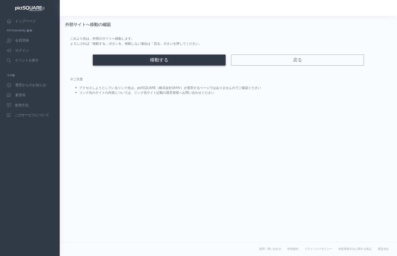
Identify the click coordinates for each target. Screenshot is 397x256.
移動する (159, 60)
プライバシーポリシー (318, 249)
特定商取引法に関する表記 (354, 249)
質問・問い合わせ (270, 249)
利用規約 (292, 249)
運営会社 (383, 249)
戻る (297, 60)
